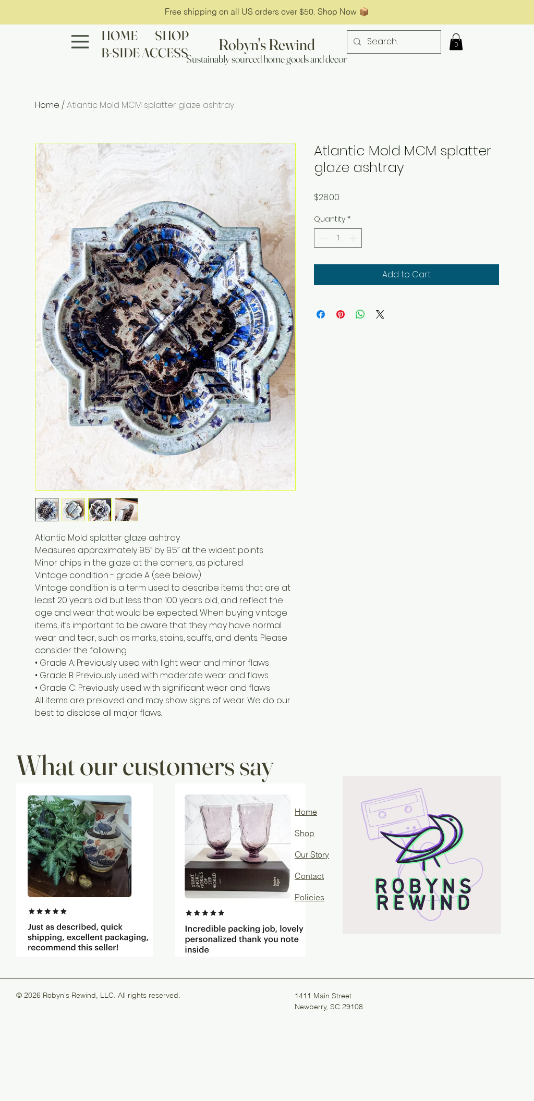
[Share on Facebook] (320, 314)
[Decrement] (322, 238)
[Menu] (80, 42)
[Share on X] (380, 314)
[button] (456, 41)
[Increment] (353, 238)
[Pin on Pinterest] (340, 314)
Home (47, 105)
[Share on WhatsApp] (360, 314)
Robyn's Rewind (267, 44)
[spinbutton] (338, 238)
